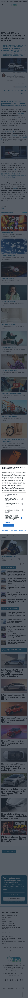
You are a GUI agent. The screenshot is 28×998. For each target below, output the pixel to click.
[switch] (22, 499)
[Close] (24, 467)
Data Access (14, 530)
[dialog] (14, 499)
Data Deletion (5, 530)
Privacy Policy (22, 530)
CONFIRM (8, 525)
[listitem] (14, 495)
